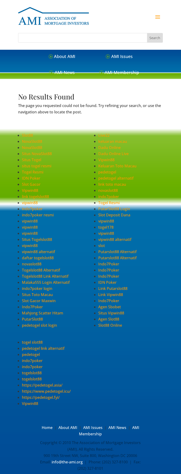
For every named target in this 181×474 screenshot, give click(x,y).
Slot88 (27, 135)
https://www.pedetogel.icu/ (46, 391)
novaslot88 (31, 264)
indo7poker (32, 208)
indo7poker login (37, 288)
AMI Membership (122, 72)
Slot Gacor (31, 184)
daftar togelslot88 (38, 257)
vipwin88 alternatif (38, 251)
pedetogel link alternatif (43, 348)
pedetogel (107, 172)
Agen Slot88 (108, 319)
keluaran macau (112, 141)
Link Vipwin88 (110, 294)
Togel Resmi (32, 172)
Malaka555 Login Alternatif (46, 282)
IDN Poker (31, 178)
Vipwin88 (30, 190)
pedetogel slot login (39, 325)
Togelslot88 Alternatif (41, 270)
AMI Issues (122, 56)
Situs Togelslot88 (37, 239)
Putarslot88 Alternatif (117, 251)
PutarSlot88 (32, 319)
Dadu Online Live (113, 153)
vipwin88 (30, 202)
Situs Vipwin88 (111, 313)
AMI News (65, 72)
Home (47, 427)
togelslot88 (32, 372)
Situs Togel (31, 159)
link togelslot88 (35, 196)
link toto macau (112, 184)
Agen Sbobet (109, 306)
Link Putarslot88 (113, 288)
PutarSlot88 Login (114, 208)
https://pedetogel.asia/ (42, 385)
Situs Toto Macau (37, 294)
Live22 (104, 135)
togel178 (106, 227)
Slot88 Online (110, 325)
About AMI (64, 56)
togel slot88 (32, 342)
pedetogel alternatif (116, 178)
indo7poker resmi (38, 215)
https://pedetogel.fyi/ (41, 397)
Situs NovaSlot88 (37, 153)
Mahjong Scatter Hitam (42, 313)
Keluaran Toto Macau (117, 166)
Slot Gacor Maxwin (39, 300)
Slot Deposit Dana (114, 215)
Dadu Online (109, 147)
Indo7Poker (32, 306)
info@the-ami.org (67, 462)
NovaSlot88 (32, 141)
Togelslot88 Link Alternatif (45, 276)
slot (101, 245)
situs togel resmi (36, 166)
